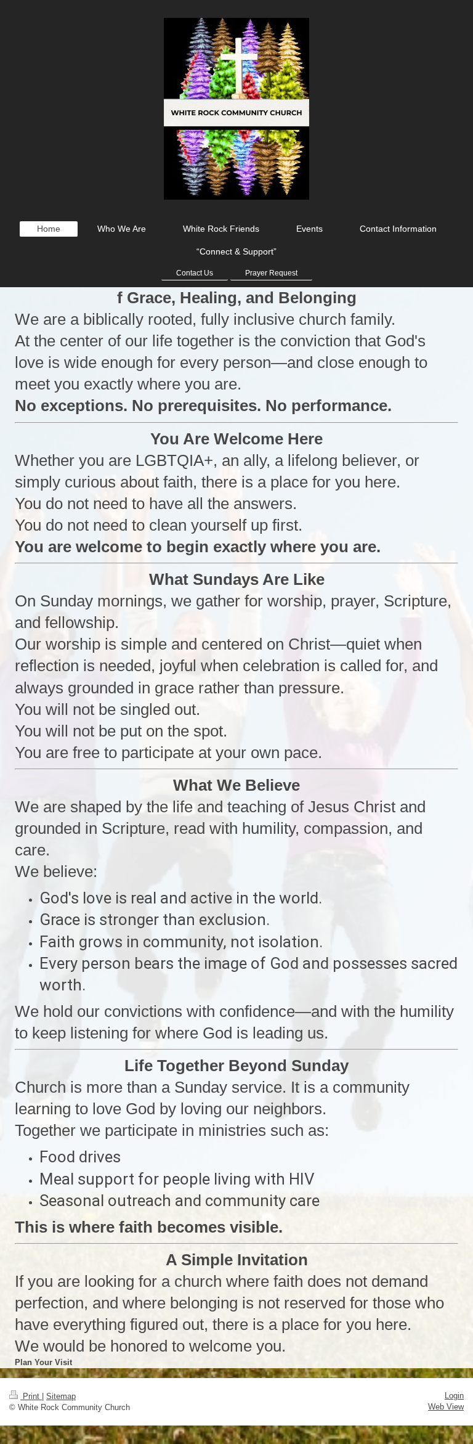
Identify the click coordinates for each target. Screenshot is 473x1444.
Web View (446, 1406)
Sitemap (61, 1396)
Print (31, 1396)
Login (454, 1395)
